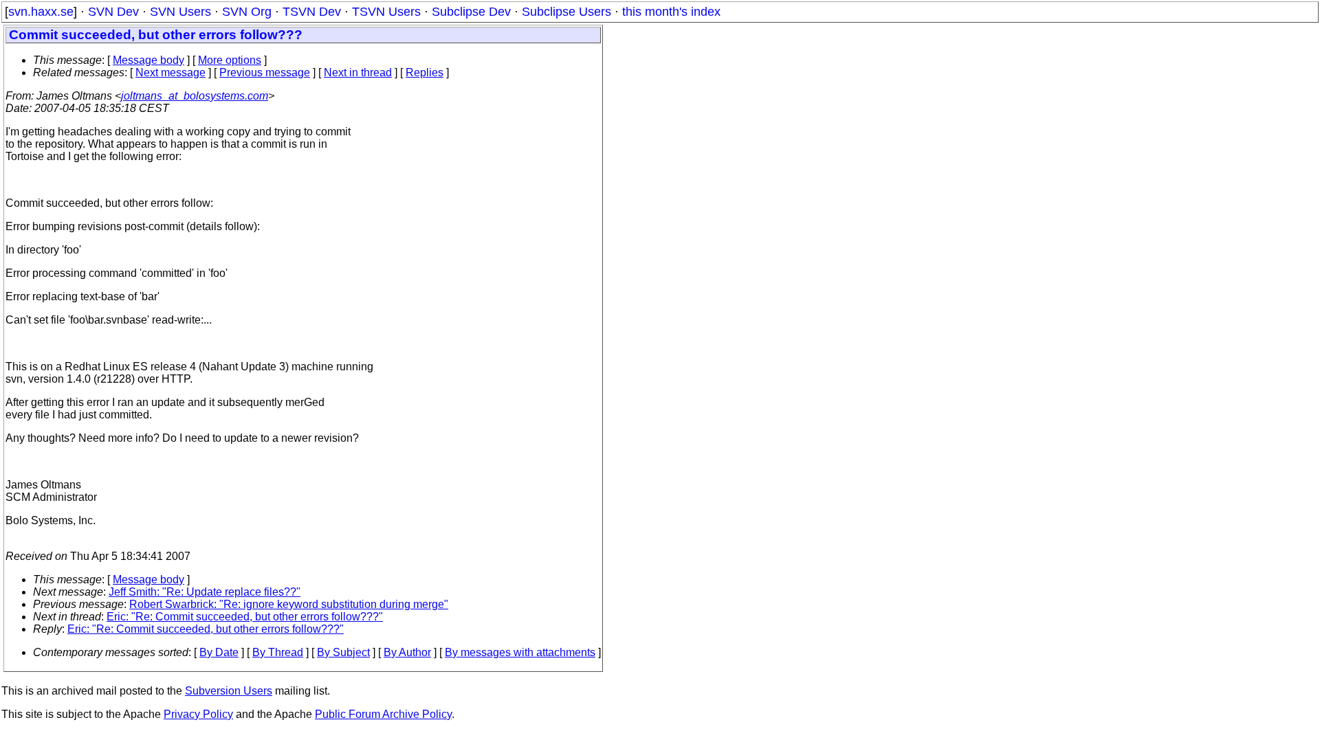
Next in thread (358, 72)
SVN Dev (113, 12)
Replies (424, 72)
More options (229, 60)
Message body (148, 60)
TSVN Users (386, 12)
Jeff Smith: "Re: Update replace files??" (204, 592)
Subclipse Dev (471, 12)
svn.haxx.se (41, 12)
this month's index (671, 12)
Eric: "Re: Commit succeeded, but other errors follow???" (245, 616)
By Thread (277, 652)
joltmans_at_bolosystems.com (194, 96)
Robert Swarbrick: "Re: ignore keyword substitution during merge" (288, 604)
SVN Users (180, 12)
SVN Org (247, 12)
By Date (219, 652)
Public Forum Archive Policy (383, 714)
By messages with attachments (520, 652)
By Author (407, 652)
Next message (170, 72)
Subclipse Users (566, 12)
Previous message (264, 72)
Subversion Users (228, 691)
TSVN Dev (312, 12)
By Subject (343, 652)
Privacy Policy (198, 714)
